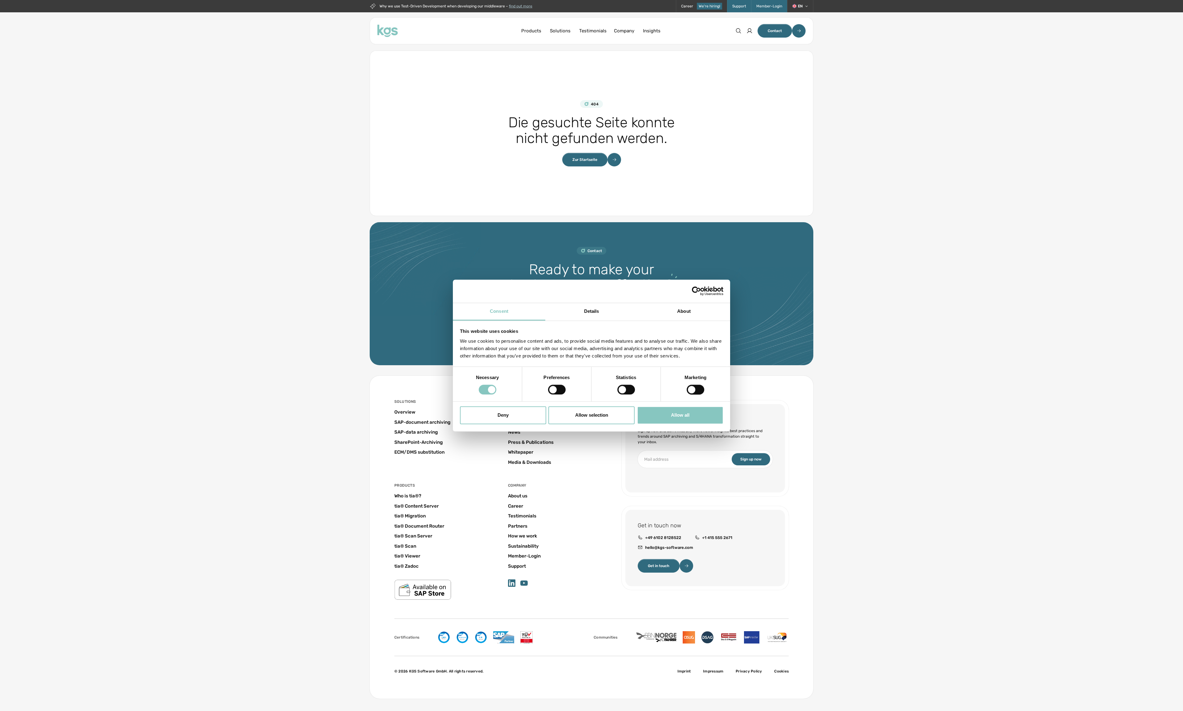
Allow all (680, 415)
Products (531, 31)
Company (624, 31)
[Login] (749, 31)
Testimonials (593, 31)
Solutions (560, 31)
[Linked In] (512, 583)
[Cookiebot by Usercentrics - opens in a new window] (696, 291)
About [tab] (684, 311)
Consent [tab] (499, 311)
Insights (652, 31)
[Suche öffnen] (738, 31)
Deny (503, 415)
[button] (800, 6)
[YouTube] (524, 583)
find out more (520, 6)
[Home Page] (387, 31)
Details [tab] (591, 311)
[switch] (557, 389)
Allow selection (591, 415)
